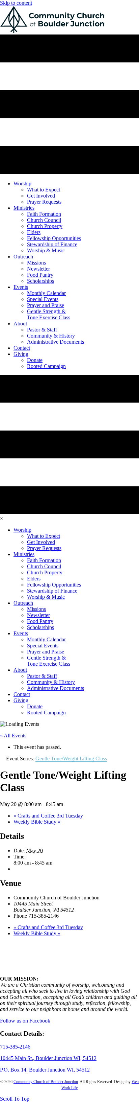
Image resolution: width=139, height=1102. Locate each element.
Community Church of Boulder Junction (45, 1081)
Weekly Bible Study (36, 822)
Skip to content (16, 3)
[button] (14, 1099)
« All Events (13, 735)
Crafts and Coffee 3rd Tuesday (48, 816)
